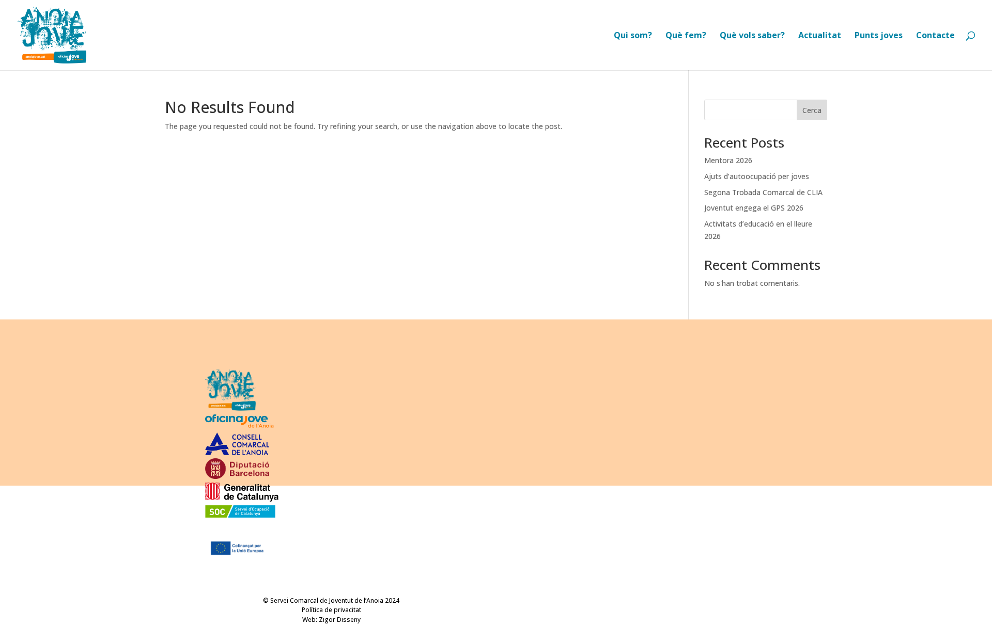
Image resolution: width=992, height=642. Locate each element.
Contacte (935, 36)
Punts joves (879, 36)
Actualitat (819, 36)
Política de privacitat (331, 609)
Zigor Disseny (340, 619)
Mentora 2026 (728, 160)
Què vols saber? (752, 36)
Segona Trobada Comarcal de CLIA (763, 192)
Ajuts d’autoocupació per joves (756, 176)
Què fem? (685, 36)
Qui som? (633, 36)
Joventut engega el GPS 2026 (753, 208)
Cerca (812, 110)
